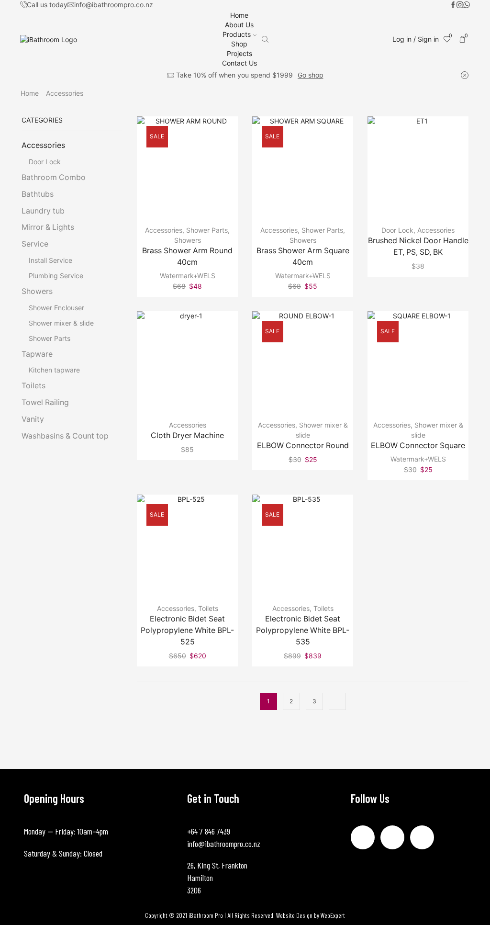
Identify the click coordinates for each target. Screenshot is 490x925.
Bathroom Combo (54, 177)
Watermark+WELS (187, 275)
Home (239, 15)
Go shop (310, 75)
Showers (187, 240)
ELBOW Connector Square (418, 445)
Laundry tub (43, 210)
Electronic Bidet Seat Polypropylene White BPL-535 (302, 630)
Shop (239, 44)
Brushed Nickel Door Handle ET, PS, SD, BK (418, 246)
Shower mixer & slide (61, 323)
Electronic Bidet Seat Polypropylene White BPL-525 (187, 630)
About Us (239, 25)
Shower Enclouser (56, 308)
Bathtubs (38, 194)
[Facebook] (453, 5)
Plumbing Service (56, 275)
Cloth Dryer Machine (187, 435)
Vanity (33, 419)
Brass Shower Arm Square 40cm (302, 256)
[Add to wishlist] (168, 170)
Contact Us (239, 63)
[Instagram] (460, 5)
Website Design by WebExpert (310, 915)
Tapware (37, 354)
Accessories (163, 230)
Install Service (50, 260)
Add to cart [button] (187, 170)
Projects (239, 53)
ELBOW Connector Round (303, 445)
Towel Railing (45, 402)
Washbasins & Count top (65, 435)
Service (35, 243)
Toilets (208, 608)
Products (237, 34)
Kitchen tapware (54, 370)
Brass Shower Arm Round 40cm (187, 256)
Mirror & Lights (48, 227)
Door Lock (397, 230)
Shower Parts (207, 230)
